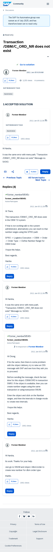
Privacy (13, 524)
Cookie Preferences (13, 546)
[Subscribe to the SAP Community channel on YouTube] (29, 516)
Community (18, 4)
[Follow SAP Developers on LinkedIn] (33, 516)
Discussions (9, 10)
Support (39, 539)
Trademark (13, 539)
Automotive (8, 94)
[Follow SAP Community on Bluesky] (24, 516)
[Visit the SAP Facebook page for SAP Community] (20, 516)
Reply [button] (45, 172)
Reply (10, 276)
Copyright (13, 531)
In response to (29, 347)
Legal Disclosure (40, 531)
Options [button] (47, 57)
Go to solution (27, 65)
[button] (5, 80)
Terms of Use (39, 524)
